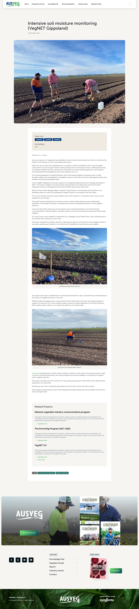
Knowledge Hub (56, 559)
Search (52, 567)
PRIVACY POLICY (21, 597)
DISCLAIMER (12, 597)
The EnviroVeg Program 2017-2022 (52, 428)
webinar (36, 373)
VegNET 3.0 (40, 445)
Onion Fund (41, 460)
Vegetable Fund (42, 424)
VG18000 (39, 139)
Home (33, 156)
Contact (53, 574)
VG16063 (48, 139)
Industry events (56, 570)
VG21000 (57, 139)
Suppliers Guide (56, 563)
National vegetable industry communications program (62, 412)
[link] (11, 560)
